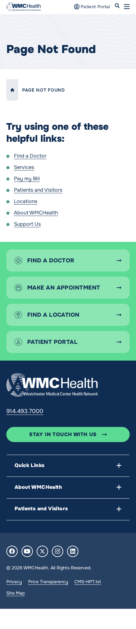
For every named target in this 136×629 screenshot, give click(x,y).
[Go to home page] (52, 385)
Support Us (27, 224)
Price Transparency (48, 581)
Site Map (15, 593)
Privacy (14, 581)
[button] (127, 6)
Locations (25, 201)
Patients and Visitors (38, 190)
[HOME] (12, 90)
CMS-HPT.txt (87, 581)
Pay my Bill (27, 178)
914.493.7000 (24, 411)
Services (24, 167)
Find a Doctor (30, 156)
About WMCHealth (36, 212)
